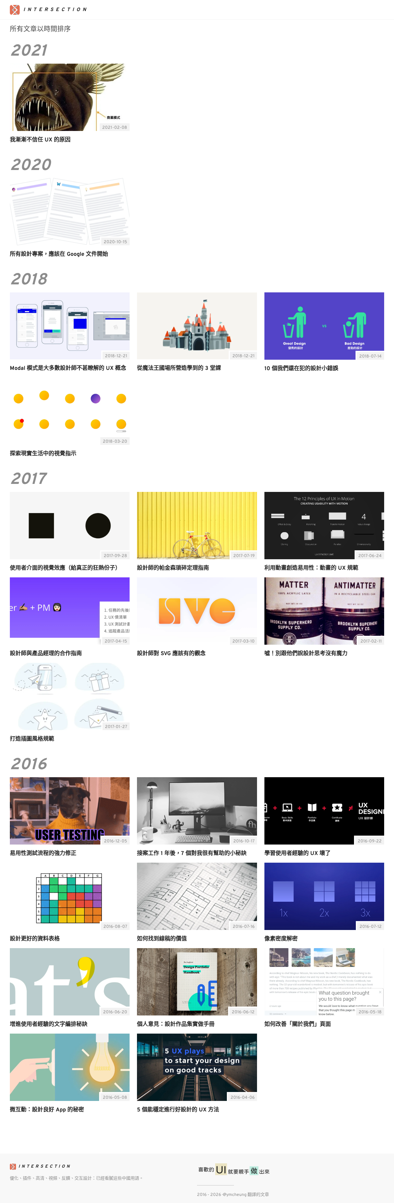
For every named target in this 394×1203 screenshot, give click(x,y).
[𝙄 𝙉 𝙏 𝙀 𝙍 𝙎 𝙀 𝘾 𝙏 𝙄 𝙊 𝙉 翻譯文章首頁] (49, 10)
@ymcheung (235, 1194)
